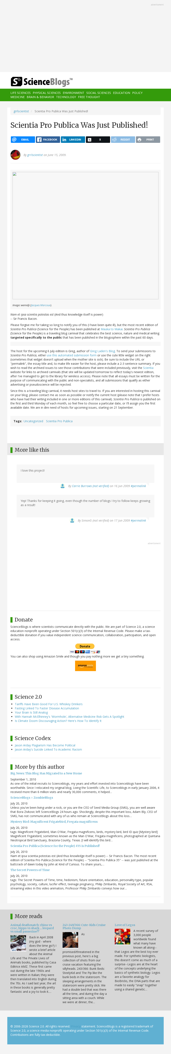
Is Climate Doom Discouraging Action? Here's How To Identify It (58, 721)
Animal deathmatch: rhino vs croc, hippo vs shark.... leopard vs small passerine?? (32, 928)
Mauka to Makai (112, 329)
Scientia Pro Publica (59, 421)
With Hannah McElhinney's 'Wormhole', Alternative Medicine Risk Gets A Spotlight (69, 717)
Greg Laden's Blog (102, 351)
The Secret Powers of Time (30, 870)
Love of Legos (125, 925)
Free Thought (89, 97)
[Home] (35, 82)
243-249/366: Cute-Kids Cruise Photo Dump (84, 926)
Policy (137, 93)
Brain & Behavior (40, 97)
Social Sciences (98, 93)
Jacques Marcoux (40, 305)
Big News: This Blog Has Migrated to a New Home (46, 773)
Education (121, 93)
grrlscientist (21, 111)
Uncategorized (33, 421)
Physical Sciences (47, 93)
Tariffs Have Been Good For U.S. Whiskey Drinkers (49, 704)
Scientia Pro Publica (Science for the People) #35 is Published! (55, 846)
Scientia (148, 368)
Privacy (75, 1026)
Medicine (17, 97)
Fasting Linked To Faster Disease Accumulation (47, 708)
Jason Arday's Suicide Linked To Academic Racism (48, 749)
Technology (66, 97)
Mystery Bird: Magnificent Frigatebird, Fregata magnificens (54, 822)
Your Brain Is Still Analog (31, 712)
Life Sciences (20, 93)
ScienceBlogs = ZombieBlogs (31, 797)
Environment (73, 93)
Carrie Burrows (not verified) (90, 486)
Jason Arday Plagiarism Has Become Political (45, 745)
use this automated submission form (72, 355)
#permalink (138, 486)
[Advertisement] (85, 36)
